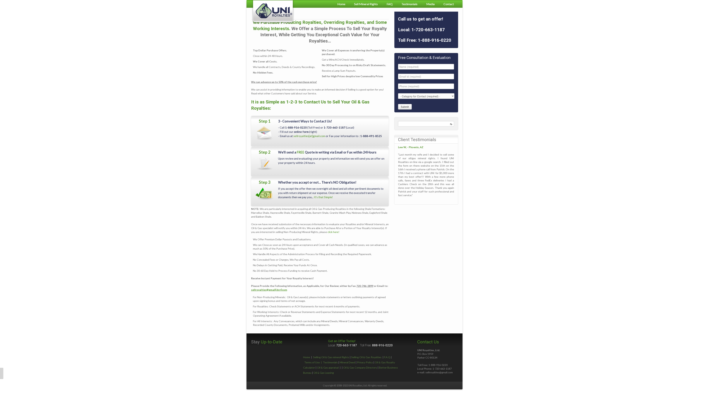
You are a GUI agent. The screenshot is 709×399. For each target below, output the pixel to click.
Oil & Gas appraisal (328, 367)
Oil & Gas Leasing (324, 372)
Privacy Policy (365, 362)
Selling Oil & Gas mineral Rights (331, 357)
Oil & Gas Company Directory (360, 367)
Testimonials (409, 4)
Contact (448, 4)
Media (430, 4)
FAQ (390, 4)
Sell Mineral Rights (366, 4)
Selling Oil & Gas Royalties (366, 357)
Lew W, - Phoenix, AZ (410, 147)
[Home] (273, 11)
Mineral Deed (347, 362)
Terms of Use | (313, 362)
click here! (333, 231)
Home (341, 4)
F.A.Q (387, 357)
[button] (1, 373)
